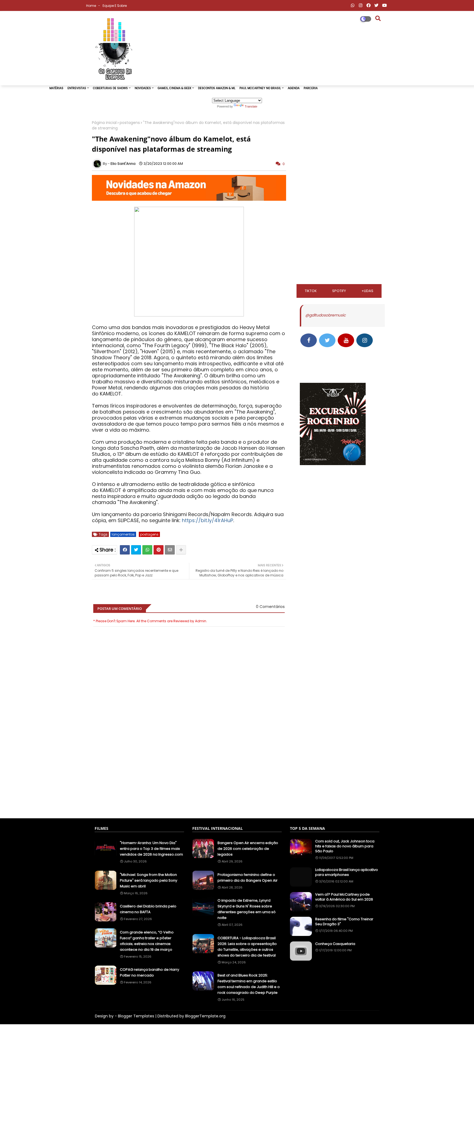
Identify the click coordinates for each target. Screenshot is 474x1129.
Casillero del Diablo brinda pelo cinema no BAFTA (148, 909)
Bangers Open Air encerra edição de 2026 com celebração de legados (248, 848)
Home (91, 5)
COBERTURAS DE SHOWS (110, 88)
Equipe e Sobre (115, 5)
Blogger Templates (136, 1016)
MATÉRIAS (56, 88)
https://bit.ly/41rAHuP (207, 520)
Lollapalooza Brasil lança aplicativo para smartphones (346, 872)
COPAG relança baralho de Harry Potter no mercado (149, 972)
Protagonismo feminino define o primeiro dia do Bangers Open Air (248, 877)
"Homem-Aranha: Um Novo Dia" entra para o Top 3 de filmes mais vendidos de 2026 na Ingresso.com (151, 848)
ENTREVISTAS (76, 88)
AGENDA (294, 88)
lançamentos (123, 534)
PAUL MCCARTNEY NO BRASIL (260, 88)
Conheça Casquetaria (335, 943)
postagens (130, 122)
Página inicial (104, 122)
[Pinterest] (158, 549)
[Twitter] (136, 549)
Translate (251, 106)
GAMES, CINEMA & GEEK (174, 88)
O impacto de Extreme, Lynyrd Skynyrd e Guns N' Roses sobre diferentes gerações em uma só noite (247, 909)
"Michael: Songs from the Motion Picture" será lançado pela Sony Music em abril (148, 880)
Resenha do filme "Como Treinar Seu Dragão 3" (344, 922)
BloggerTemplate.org (205, 1016)
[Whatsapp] (147, 549)
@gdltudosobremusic (325, 315)
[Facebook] (125, 549)
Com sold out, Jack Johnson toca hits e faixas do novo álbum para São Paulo (344, 846)
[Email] (170, 549)
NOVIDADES (143, 88)
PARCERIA (311, 88)
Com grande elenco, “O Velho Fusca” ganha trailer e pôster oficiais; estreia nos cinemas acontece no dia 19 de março (147, 941)
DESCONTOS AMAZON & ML (216, 88)
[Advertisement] (189, 787)
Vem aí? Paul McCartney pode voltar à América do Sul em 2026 (344, 897)
